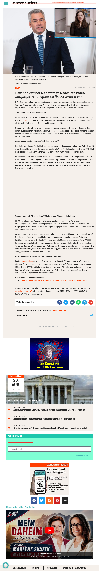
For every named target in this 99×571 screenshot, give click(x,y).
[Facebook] (34, 500)
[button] (6, 3)
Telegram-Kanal (58, 310)
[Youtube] (57, 500)
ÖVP (17, 88)
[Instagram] (65, 500)
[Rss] (49, 500)
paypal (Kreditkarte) (23, 291)
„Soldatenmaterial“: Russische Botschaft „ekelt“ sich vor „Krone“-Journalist (50, 427)
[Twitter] (42, 500)
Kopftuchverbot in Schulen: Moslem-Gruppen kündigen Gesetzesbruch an (49, 409)
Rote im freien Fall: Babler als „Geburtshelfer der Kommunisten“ (44, 418)
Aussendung (27, 261)
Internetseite (27, 120)
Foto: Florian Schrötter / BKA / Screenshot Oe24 (28, 83)
